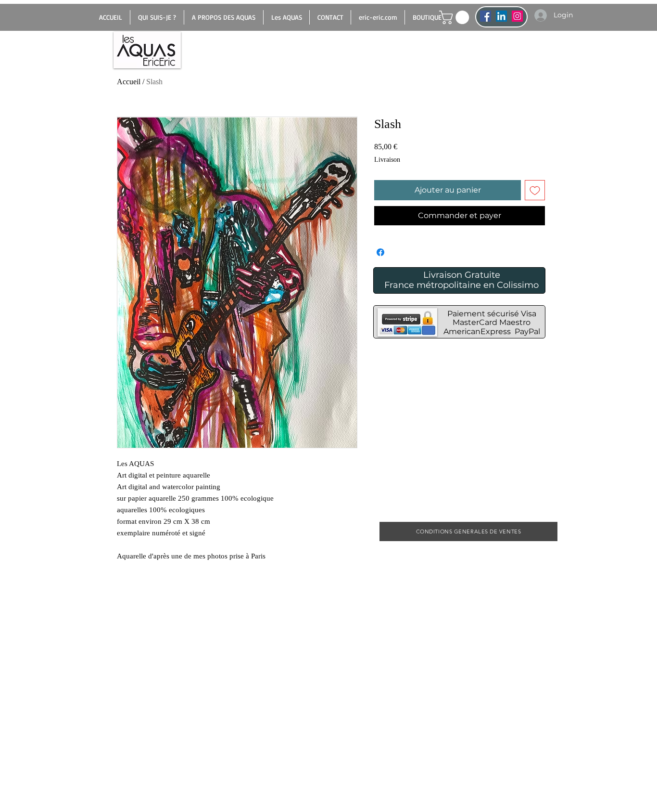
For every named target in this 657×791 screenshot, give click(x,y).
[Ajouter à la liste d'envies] (535, 190)
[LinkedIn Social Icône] (501, 16)
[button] (455, 17)
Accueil (128, 82)
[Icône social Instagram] (517, 16)
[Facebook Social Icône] (485, 16)
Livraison (387, 159)
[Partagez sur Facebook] (380, 252)
